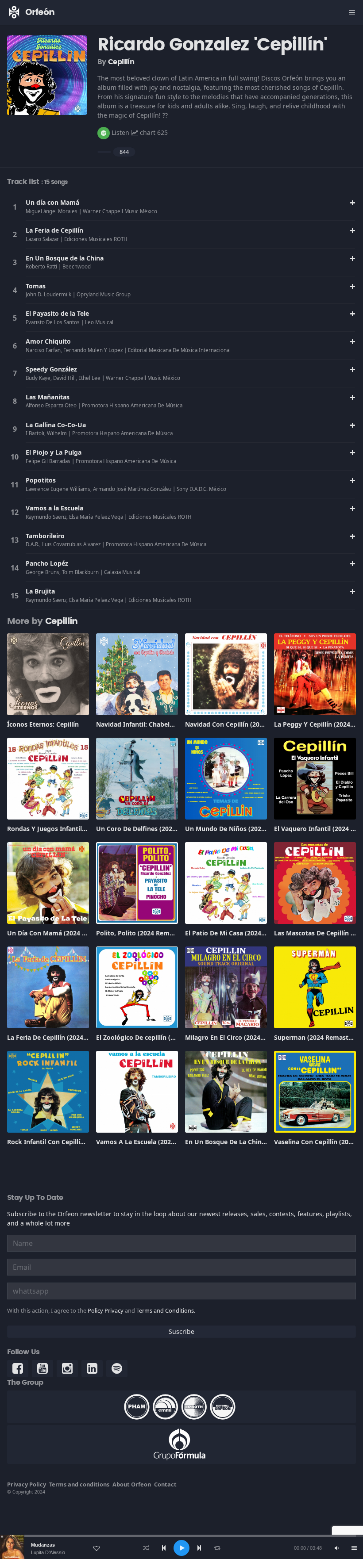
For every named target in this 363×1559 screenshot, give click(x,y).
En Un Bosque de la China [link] (65, 258)
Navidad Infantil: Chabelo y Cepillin (149, 724)
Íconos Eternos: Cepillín (43, 724)
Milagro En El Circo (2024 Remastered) (243, 1037)
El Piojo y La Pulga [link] (53, 452)
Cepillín (121, 61)
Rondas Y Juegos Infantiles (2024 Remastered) (77, 828)
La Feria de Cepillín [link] (54, 230)
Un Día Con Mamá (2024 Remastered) (64, 933)
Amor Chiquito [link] (48, 341)
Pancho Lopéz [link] (47, 563)
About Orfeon (131, 1484)
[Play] (181, 1548)
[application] (181, 1548)
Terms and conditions (79, 1484)
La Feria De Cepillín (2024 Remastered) (65, 1037)
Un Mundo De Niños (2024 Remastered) (245, 828)
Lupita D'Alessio (48, 1552)
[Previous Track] (164, 1548)
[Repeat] (217, 1548)
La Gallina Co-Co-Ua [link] (56, 425)
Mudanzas (43, 1545)
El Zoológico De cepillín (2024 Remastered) (160, 1037)
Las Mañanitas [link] (48, 397)
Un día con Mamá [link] (52, 202)
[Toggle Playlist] (354, 1548)
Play (14, 207)
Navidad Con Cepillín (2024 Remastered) (246, 724)
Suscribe (181, 1331)
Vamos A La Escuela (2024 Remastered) (155, 1142)
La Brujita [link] (40, 591)
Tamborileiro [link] (45, 536)
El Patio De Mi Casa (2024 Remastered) (243, 933)
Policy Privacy (106, 1310)
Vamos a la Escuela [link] (54, 508)
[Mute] (336, 1548)
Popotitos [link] (41, 480)
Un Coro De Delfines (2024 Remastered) (156, 828)
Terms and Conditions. (165, 1310)
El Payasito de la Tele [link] (57, 313)
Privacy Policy (26, 1484)
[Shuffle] (146, 1548)
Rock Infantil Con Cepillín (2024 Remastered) (75, 1142)
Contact (165, 1484)
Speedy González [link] (51, 369)
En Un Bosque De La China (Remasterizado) (251, 1142)
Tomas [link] (36, 286)
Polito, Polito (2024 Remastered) (145, 933)
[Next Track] (199, 1548)
